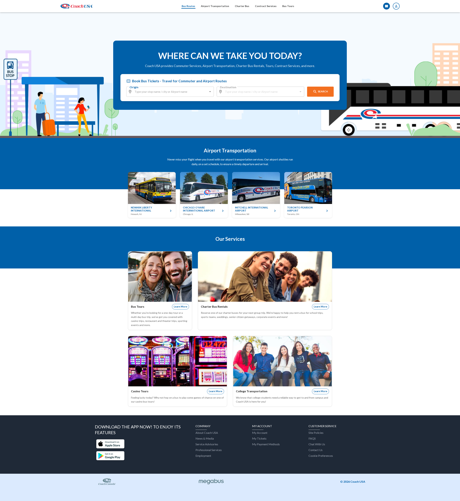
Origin (134, 87)
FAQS (312, 438)
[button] (110, 444)
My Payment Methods (266, 444)
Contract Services (266, 6)
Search (323, 91)
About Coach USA (207, 432)
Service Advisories (207, 444)
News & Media (205, 438)
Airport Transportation (215, 6)
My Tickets (259, 438)
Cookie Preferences (321, 455)
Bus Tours (288, 6)
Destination (228, 87)
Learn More (180, 306)
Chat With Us (317, 444)
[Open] (210, 91)
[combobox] (170, 91)
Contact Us (316, 450)
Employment (203, 455)
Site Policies (316, 432)
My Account (259, 432)
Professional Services (209, 450)
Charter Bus (242, 6)
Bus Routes (188, 6)
